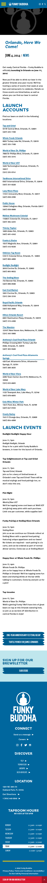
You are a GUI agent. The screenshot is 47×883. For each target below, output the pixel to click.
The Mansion (8, 327)
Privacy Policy (8, 871)
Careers (22, 739)
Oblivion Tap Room (11, 252)
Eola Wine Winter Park (13, 401)
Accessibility (38, 871)
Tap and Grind (9, 125)
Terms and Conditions (23, 871)
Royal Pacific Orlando (12, 302)
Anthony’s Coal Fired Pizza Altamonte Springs (20, 357)
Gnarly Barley (9, 414)
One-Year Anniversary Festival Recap (23, 635)
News (26, 55)
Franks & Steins (10, 240)
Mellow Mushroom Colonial (15, 215)
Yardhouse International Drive (17, 178)
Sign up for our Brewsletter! (14, 879)
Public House (9, 203)
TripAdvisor (22, 764)
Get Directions (10, 794)
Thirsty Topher (9, 228)
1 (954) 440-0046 (10, 798)
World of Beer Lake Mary (14, 389)
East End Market (10, 290)
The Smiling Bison (11, 277)
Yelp (22, 760)
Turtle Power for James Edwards (23, 642)
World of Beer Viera (12, 373)
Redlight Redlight (11, 265)
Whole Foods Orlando (13, 138)
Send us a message (22, 734)
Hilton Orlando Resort (13, 314)
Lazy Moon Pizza (10, 190)
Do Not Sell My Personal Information (23, 873)
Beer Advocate (22, 772)
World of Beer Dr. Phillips (14, 150)
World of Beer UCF (11, 162)
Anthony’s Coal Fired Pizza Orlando (19, 339)
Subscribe (23, 670)
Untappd (22, 768)
